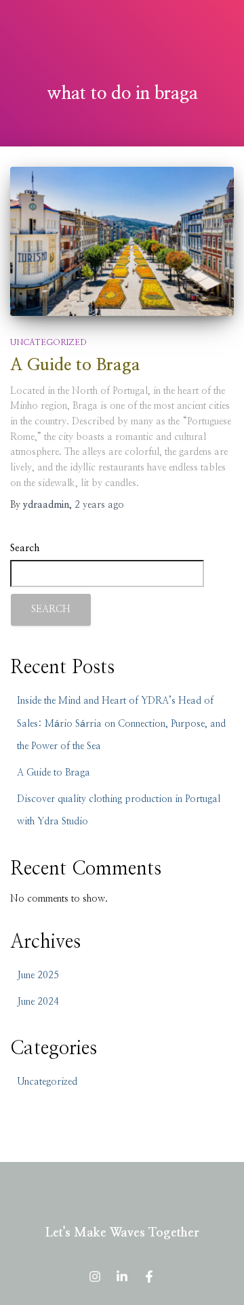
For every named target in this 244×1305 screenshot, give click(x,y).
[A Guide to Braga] (122, 241)
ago (99, 505)
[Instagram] (95, 1276)
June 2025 (38, 975)
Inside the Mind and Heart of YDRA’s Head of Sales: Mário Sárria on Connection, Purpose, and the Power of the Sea (121, 723)
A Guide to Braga (75, 365)
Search (24, 548)
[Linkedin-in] (122, 1276)
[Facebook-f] (149, 1276)
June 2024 (38, 1002)
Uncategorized (48, 342)
